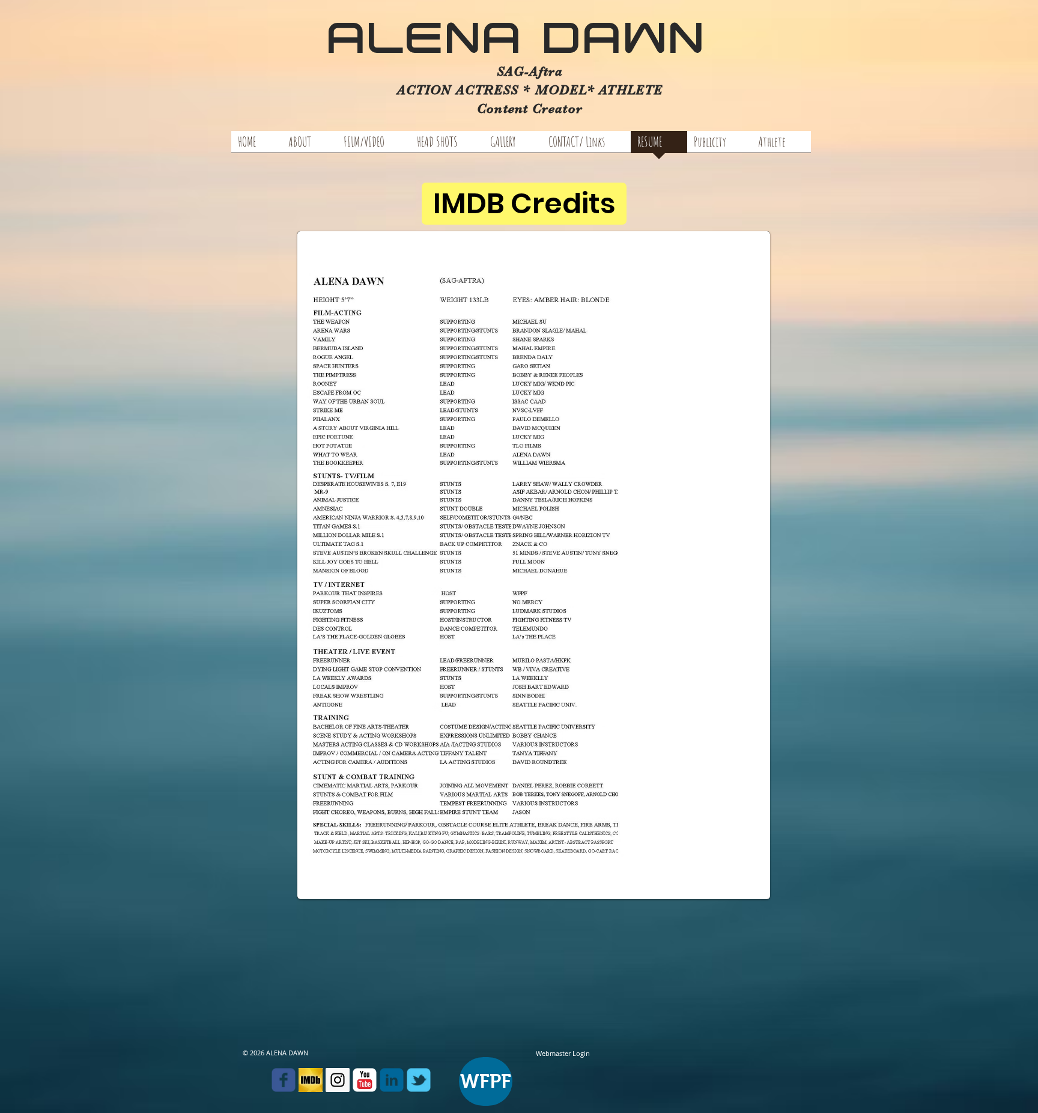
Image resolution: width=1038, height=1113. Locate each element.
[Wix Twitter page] (419, 1080)
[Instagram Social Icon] (338, 1080)
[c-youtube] (365, 1080)
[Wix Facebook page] (284, 1080)
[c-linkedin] (392, 1080)
